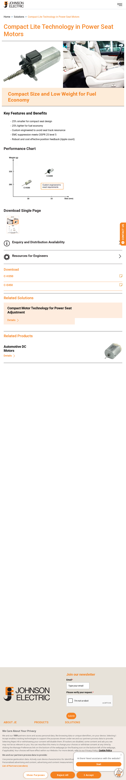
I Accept (89, 775)
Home (7, 16)
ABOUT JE (10, 722)
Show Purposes (36, 775)
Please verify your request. (79, 692)
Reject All (62, 775)
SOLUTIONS (72, 722)
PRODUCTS (41, 722)
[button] (7, 16)
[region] (63, 753)
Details (11, 320)
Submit (71, 716)
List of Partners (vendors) (15, 766)
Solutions (19, 16)
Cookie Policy (105, 750)
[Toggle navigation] (119, 4)
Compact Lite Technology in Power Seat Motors (53, 16)
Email (69, 680)
